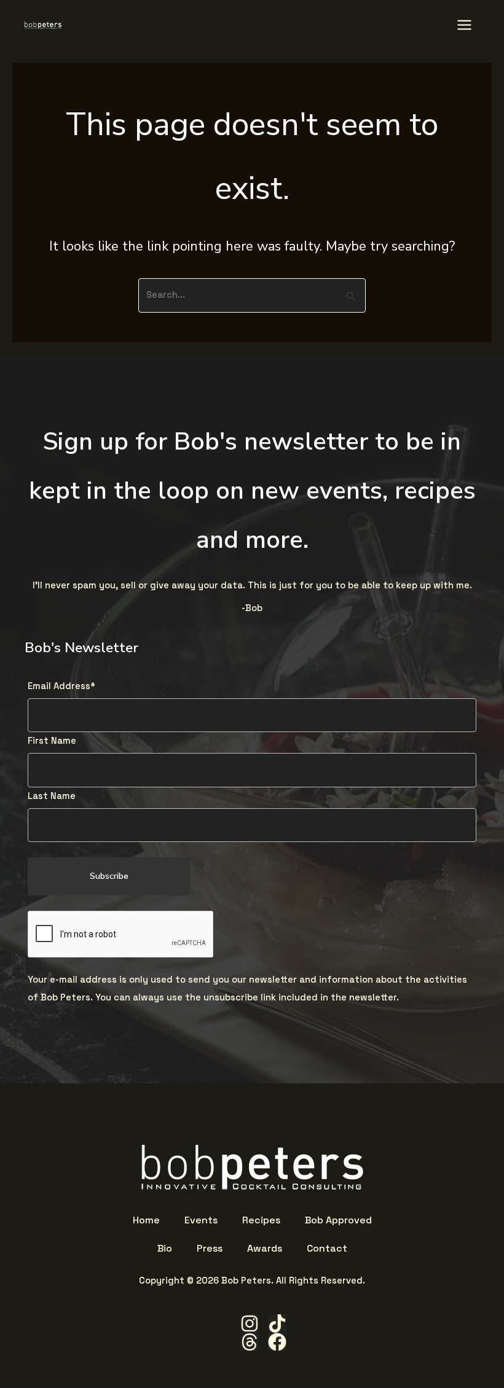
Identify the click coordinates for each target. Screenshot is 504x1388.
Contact (327, 1248)
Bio (164, 1248)
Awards (264, 1248)
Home (146, 1220)
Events (201, 1220)
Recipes (261, 1220)
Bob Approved (338, 1220)
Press (209, 1248)
